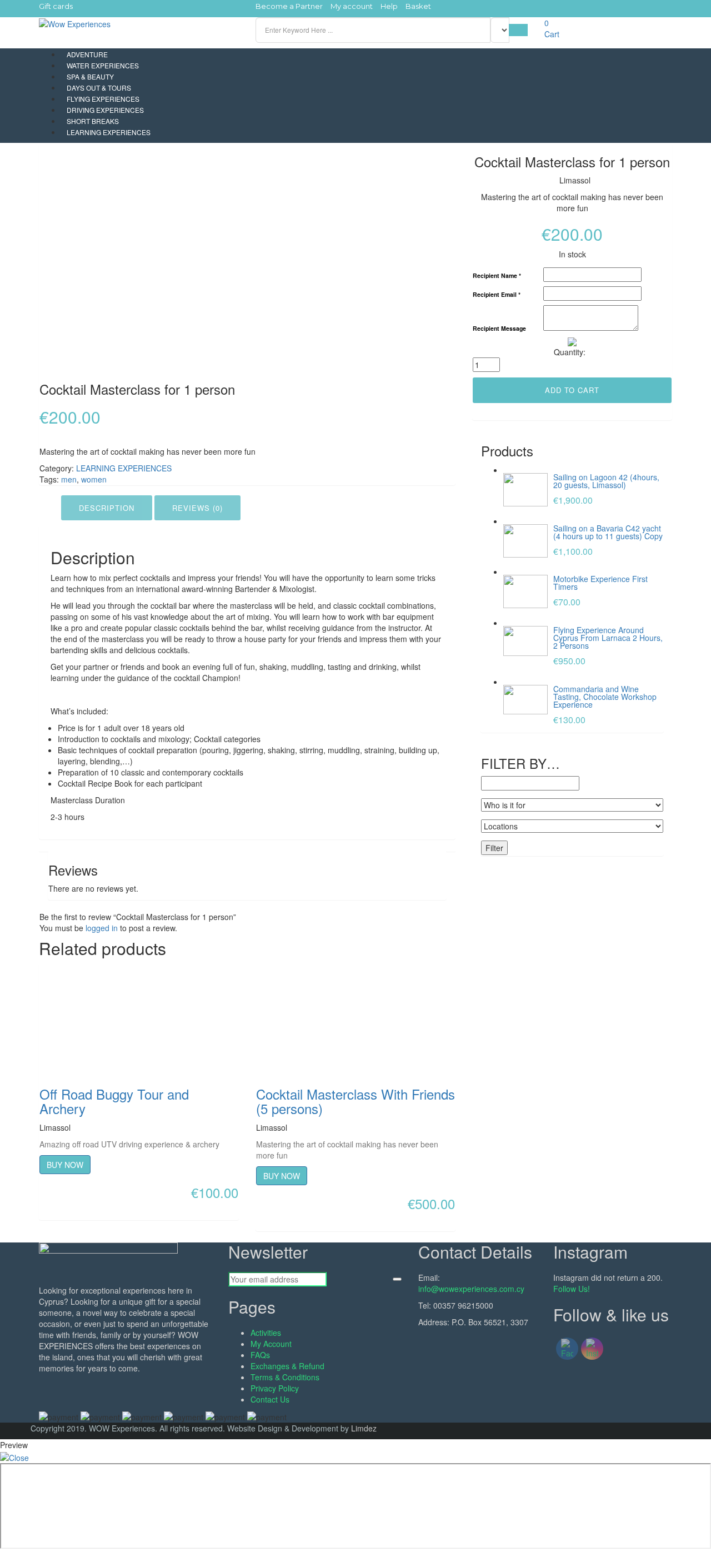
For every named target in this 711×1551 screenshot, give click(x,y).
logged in (102, 927)
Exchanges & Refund (287, 1365)
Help (389, 6)
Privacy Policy (275, 1388)
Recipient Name (497, 276)
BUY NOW (65, 1164)
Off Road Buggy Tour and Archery (114, 1101)
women (94, 479)
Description (106, 508)
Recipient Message (499, 329)
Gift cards (56, 6)
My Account (271, 1343)
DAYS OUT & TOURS (99, 87)
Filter (494, 847)
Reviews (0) (197, 508)
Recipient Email (496, 295)
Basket (418, 6)
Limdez (364, 1428)
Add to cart (572, 390)
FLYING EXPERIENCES (103, 98)
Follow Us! (571, 1288)
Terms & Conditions (285, 1377)
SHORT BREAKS (93, 121)
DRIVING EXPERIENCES (105, 110)
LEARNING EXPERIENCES (109, 132)
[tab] (106, 508)
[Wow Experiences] (75, 22)
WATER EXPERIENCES (103, 65)
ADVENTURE (87, 54)
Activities (266, 1332)
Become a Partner (289, 6)
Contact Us (270, 1399)
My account (352, 6)
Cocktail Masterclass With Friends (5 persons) (355, 1101)
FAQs (260, 1354)
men (69, 479)
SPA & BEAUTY (90, 76)
